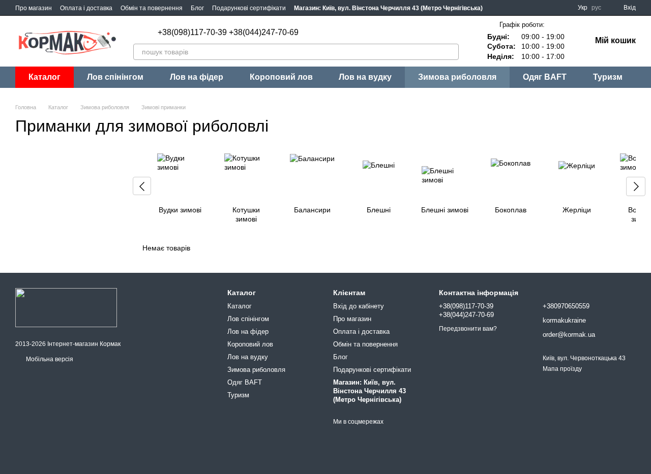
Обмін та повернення (152, 8)
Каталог (239, 306)
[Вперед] (635, 186)
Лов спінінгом (115, 77)
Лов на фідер (196, 77)
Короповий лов (281, 77)
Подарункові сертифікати (249, 8)
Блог (197, 8)
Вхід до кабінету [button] (358, 306)
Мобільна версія (48, 359)
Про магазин (33, 8)
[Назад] (142, 186)
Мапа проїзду (562, 368)
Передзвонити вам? (468, 328)
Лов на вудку (365, 77)
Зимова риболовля (457, 77)
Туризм (608, 77)
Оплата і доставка (86, 8)
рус (596, 8)
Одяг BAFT (545, 77)
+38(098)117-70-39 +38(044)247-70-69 (228, 32)
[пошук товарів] (450, 52)
